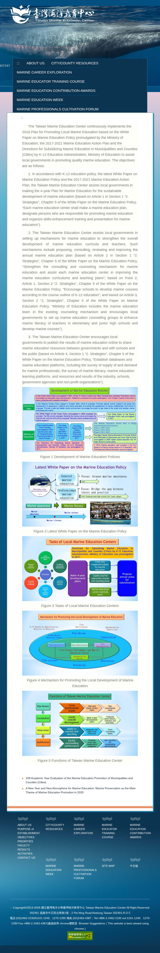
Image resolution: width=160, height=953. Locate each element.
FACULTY (24, 845)
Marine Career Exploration (44, 72)
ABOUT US (24, 824)
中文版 (134, 865)
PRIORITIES (25, 841)
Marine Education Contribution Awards (56, 91)
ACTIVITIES (25, 853)
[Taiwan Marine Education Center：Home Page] (53, 14)
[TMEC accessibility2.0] (80, 935)
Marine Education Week (40, 100)
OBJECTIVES (26, 837)
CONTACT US (26, 857)
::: (18, 63)
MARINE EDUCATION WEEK (53, 870)
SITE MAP (108, 865)
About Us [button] (35, 63)
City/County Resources (74, 63)
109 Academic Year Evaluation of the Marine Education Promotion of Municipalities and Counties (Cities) (79, 780)
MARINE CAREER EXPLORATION (83, 829)
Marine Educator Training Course (51, 81)
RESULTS (24, 849)
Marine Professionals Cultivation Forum (58, 109)
